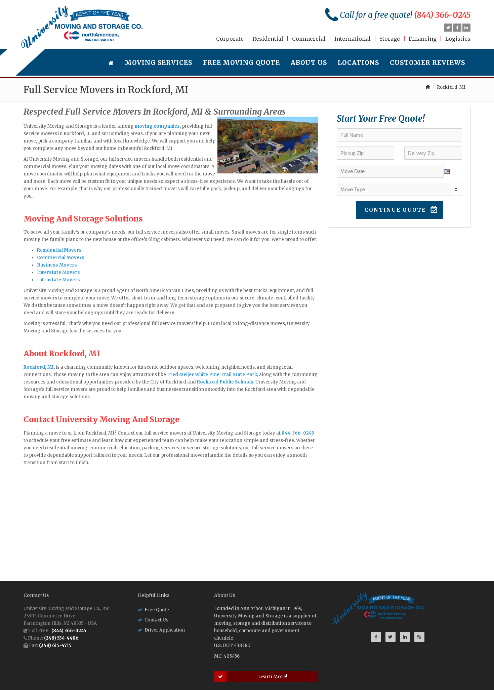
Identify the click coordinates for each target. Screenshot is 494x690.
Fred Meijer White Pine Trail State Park (212, 374)
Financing (423, 38)
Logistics (457, 38)
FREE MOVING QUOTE (241, 63)
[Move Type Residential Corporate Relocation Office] (399, 189)
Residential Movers (59, 250)
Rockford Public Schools (225, 382)
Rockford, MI (39, 367)
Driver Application (165, 630)
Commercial (309, 38)
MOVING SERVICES (158, 63)
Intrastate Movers (58, 280)
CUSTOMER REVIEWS (427, 63)
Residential (267, 38)
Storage (389, 38)
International (352, 38)
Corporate (230, 38)
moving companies (157, 126)
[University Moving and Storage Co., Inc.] (82, 27)
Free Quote (157, 610)
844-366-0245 (298, 433)
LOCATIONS (358, 63)
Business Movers (57, 265)
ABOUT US (309, 63)
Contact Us (156, 620)
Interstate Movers (58, 272)
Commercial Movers (60, 257)
